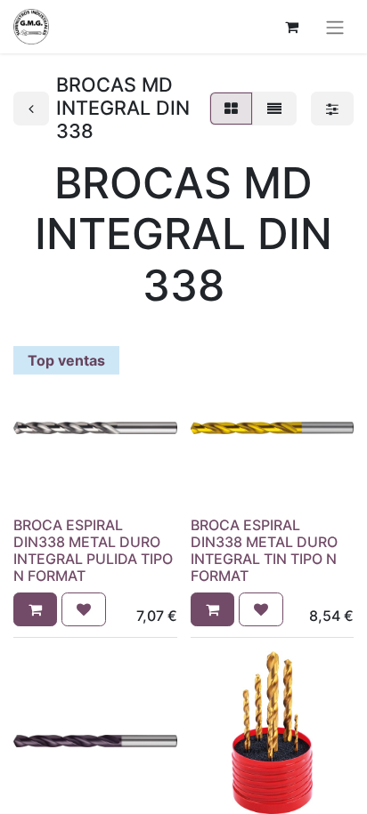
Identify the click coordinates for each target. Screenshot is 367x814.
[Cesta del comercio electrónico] (291, 26)
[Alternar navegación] (335, 26)
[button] (35, 609)
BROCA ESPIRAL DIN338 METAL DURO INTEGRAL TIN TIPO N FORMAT (264, 550)
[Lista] (274, 108)
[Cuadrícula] (231, 108)
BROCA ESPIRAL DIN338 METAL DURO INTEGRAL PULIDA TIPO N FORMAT (93, 550)
